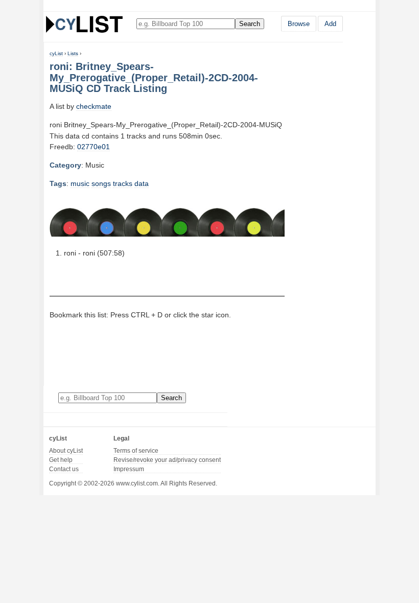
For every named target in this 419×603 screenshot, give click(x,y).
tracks (122, 183)
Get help (61, 459)
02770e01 (93, 147)
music (80, 183)
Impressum (128, 469)
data (141, 183)
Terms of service (135, 450)
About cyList (66, 450)
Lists (72, 53)
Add (330, 24)
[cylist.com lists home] (84, 24)
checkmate (93, 106)
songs (101, 183)
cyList (56, 53)
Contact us (64, 469)
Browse (299, 24)
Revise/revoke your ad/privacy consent (167, 459)
